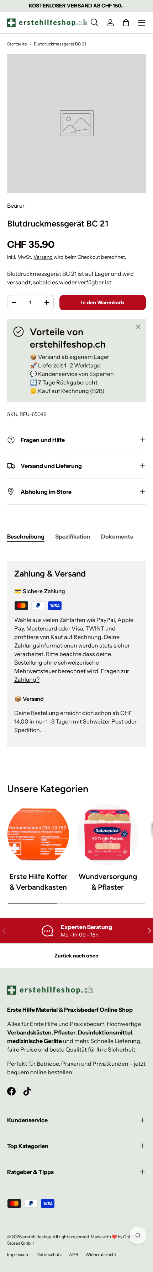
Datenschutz (49, 1254)
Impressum (18, 1254)
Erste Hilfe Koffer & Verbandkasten (38, 881)
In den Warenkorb (102, 302)
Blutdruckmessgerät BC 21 (60, 44)
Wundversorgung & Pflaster (108, 881)
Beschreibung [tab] (25, 536)
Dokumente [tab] (117, 536)
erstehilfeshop (36, 1236)
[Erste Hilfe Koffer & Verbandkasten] (38, 834)
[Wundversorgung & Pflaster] (107, 834)
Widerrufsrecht (100, 1254)
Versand (43, 257)
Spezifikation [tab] (72, 536)
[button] (126, 23)
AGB (73, 1254)
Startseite (17, 44)
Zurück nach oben (76, 955)
